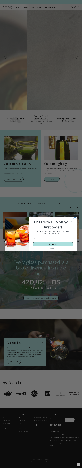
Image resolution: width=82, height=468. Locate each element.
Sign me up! (53, 244)
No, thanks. (53, 248)
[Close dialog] (75, 218)
